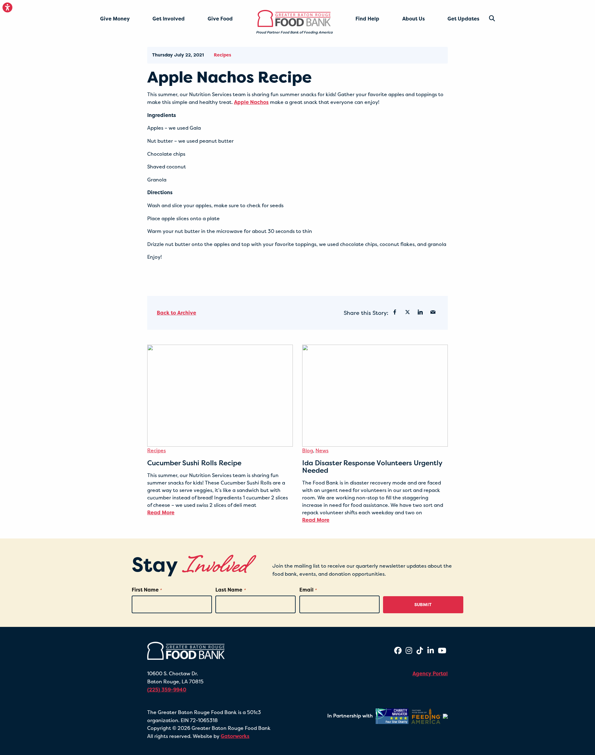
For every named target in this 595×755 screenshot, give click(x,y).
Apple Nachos (251, 102)
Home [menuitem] (267, 15)
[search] (487, 18)
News (321, 450)
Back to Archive (176, 312)
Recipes (222, 55)
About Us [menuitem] (413, 18)
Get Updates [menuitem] (463, 18)
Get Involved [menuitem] (168, 18)
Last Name (230, 589)
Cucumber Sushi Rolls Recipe (194, 462)
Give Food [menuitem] (220, 18)
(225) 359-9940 (166, 689)
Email (307, 589)
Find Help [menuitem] (367, 18)
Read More (160, 512)
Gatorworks (235, 736)
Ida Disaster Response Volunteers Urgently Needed (372, 466)
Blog (307, 450)
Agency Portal (430, 673)
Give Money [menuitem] (115, 18)
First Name (146, 589)
